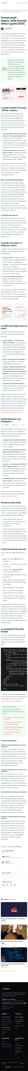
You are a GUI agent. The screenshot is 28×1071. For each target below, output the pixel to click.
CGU (16, 1054)
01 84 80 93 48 (5, 1008)
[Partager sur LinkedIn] (3, 885)
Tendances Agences (6, 1044)
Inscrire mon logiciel (19, 1025)
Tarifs (3, 1034)
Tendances (17, 10)
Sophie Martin (8, 28)
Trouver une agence (6, 1019)
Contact (17, 1043)
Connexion (4, 1032)
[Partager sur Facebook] (11, 885)
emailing (11, 38)
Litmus (9, 538)
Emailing (11, 10)
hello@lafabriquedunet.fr (7, 1006)
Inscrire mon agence (6, 1029)
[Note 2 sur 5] (6, 876)
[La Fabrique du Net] (4, 3)
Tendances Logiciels (6, 1046)
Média (3, 1041)
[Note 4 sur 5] (10, 876)
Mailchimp (23, 166)
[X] (6, 1067)
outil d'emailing (15, 294)
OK (24, 1003)
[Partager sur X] (7, 885)
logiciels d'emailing (9, 166)
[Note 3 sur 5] (8, 876)
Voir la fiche (22, 424)
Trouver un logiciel (19, 1019)
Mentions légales (19, 1047)
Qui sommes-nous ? (19, 1045)
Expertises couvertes (6, 1021)
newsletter (8, 273)
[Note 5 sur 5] (13, 876)
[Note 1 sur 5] (3, 876)
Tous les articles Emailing (7, 971)
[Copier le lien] (14, 885)
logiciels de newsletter (10, 496)
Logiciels (5, 10)
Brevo (17, 166)
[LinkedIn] (9, 1067)
